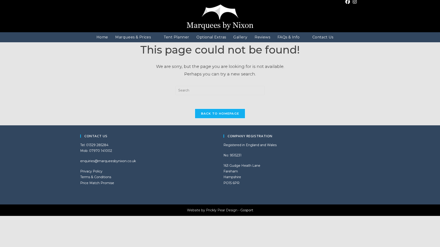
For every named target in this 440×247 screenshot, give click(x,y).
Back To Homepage (220, 113)
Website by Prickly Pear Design (212, 210)
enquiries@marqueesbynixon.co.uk (108, 161)
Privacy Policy (91, 171)
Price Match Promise (97, 183)
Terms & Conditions (95, 177)
